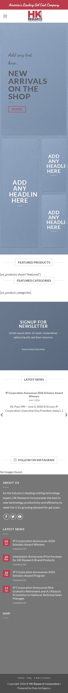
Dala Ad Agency (41, 688)
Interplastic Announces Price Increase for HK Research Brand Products (37, 558)
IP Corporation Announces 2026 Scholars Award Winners (34, 394)
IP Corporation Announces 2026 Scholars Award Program (34, 573)
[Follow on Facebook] (6, 517)
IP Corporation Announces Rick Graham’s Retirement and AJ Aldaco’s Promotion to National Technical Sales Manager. (37, 593)
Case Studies (42, 678)
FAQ (29, 678)
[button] (5, 16)
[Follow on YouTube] (20, 517)
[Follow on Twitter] (13, 517)
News (21, 678)
